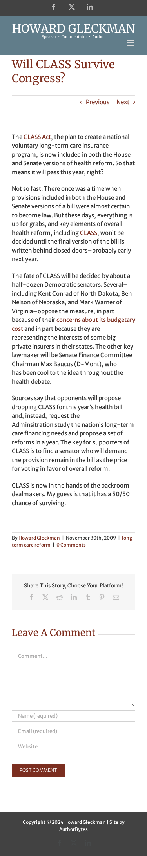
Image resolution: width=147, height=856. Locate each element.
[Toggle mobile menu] (131, 43)
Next (122, 102)
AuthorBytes (73, 829)
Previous (97, 102)
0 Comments (71, 545)
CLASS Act (37, 137)
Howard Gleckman (39, 538)
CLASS (88, 233)
